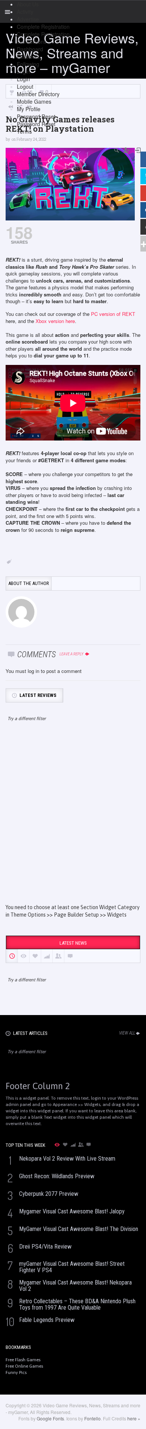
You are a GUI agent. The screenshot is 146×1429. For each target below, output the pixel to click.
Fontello (92, 1418)
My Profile (28, 109)
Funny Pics (16, 1372)
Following (28, 64)
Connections (31, 41)
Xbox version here (55, 321)
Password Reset (36, 116)
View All (127, 1033)
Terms (24, 131)
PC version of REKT (113, 313)
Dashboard (30, 49)
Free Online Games (24, 1366)
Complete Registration (43, 26)
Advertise (28, 19)
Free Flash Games (23, 1359)
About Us (28, 4)
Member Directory (38, 94)
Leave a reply (72, 654)
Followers (28, 56)
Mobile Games (34, 101)
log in (33, 670)
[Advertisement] (73, 819)
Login (23, 71)
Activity (25, 11)
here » (133, 1418)
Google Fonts (50, 1418)
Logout (25, 86)
